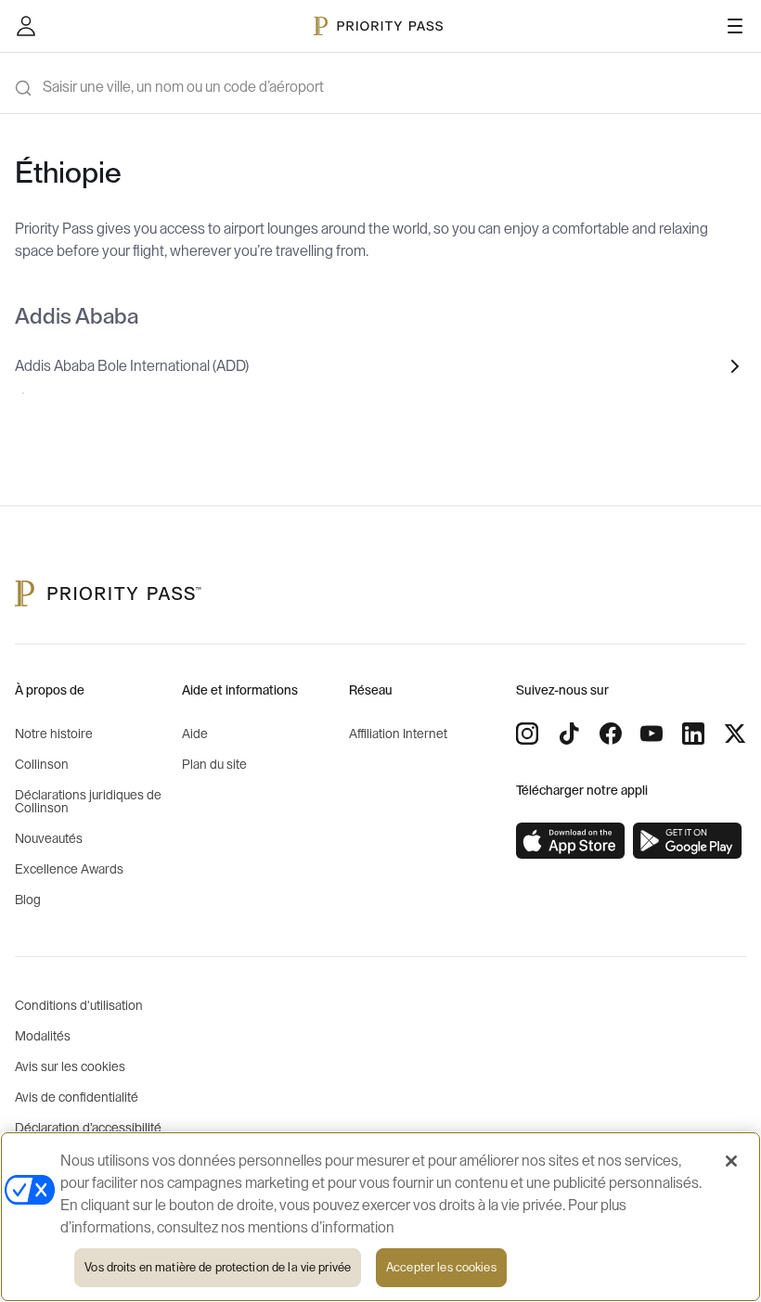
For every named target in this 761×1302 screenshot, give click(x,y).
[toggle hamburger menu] (735, 26)
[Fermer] (731, 1161)
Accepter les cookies (441, 1267)
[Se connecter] (26, 26)
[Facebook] (611, 733)
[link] (571, 841)
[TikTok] (569, 733)
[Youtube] (651, 733)
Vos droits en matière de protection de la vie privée (217, 1267)
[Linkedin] (693, 733)
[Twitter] (735, 733)
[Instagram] (527, 733)
